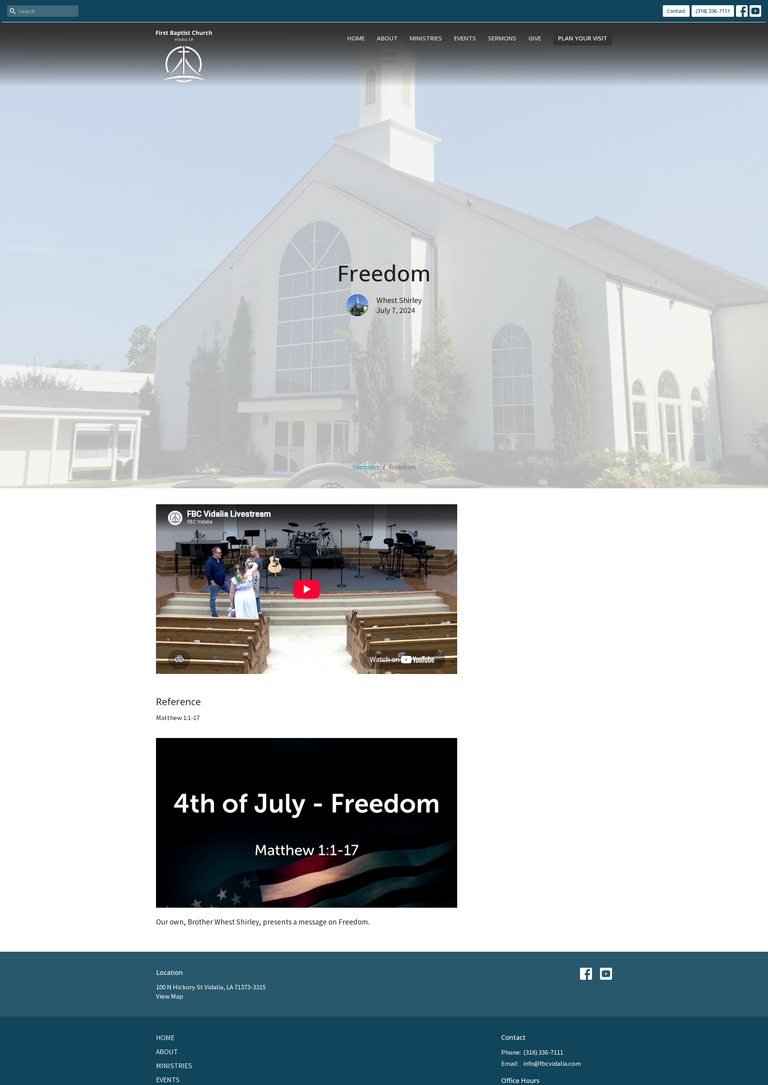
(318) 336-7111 (713, 10)
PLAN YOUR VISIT (582, 38)
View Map (169, 996)
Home (356, 38)
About (387, 38)
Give (534, 38)
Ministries (426, 38)
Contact (676, 10)
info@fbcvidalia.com (552, 1063)
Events (465, 38)
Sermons (502, 38)
